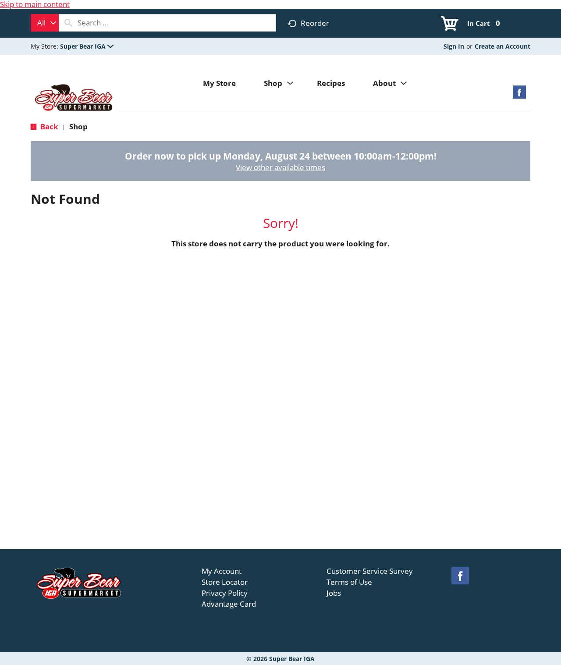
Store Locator (225, 582)
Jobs (334, 593)
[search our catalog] (68, 23)
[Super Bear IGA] (74, 98)
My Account (221, 571)
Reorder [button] (315, 23)
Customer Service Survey (370, 571)
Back (48, 126)
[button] (87, 46)
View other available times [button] (280, 167)
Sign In (454, 46)
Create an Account (502, 46)
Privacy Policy (225, 593)
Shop (78, 126)
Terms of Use (349, 582)
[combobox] (45, 23)
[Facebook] (519, 95)
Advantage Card (229, 604)
